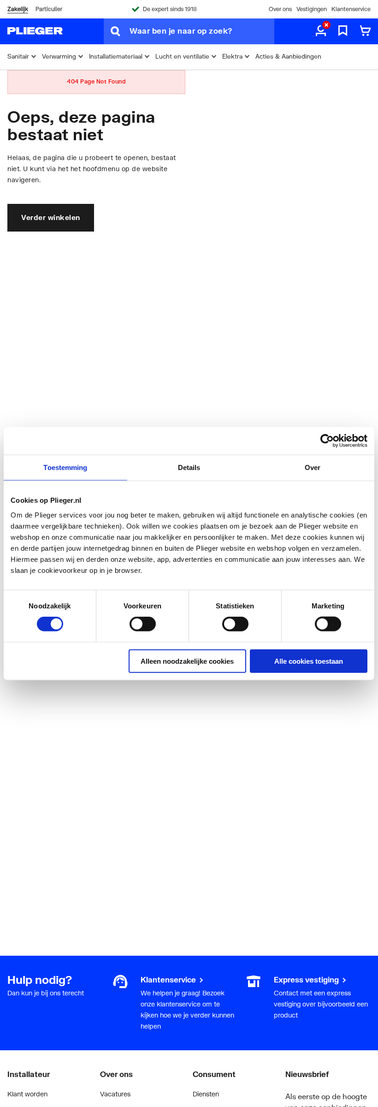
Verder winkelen (50, 217)
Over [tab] (312, 467)
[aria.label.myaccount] (321, 31)
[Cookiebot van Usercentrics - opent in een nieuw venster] (327, 441)
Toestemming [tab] (65, 467)
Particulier (48, 9)
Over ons (280, 9)
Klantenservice (351, 9)
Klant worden (27, 1094)
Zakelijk (17, 9)
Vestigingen (311, 9)
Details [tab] (189, 467)
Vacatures (115, 1094)
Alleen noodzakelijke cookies (187, 661)
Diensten (206, 1094)
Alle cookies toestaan (308, 661)
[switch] (143, 624)
